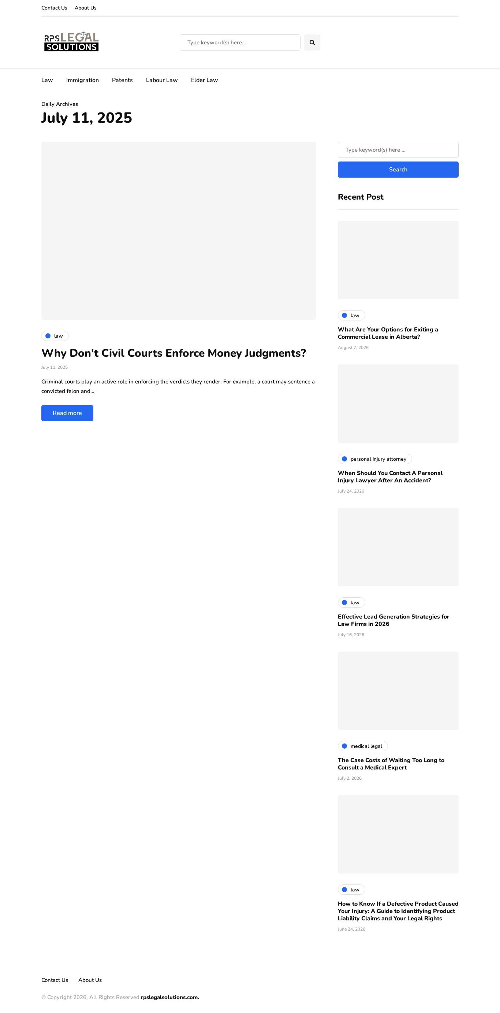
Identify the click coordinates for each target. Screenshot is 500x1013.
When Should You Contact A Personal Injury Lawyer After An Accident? (390, 477)
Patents (122, 80)
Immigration (82, 80)
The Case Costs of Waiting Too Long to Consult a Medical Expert (391, 764)
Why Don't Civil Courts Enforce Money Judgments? (173, 353)
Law (47, 80)
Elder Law (204, 80)
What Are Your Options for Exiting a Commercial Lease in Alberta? (388, 333)
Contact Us (54, 7)
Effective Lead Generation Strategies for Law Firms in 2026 (393, 620)
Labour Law (162, 80)
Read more (67, 413)
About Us (86, 7)
